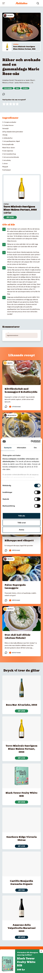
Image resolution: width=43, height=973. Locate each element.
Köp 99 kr (21, 890)
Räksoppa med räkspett (19, 540)
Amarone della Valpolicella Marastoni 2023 (22, 928)
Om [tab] (35, 448)
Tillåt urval (22, 523)
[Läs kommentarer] (3, 94)
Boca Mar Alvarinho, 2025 (21, 705)
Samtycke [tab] (8, 448)
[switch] (37, 492)
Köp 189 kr (21, 937)
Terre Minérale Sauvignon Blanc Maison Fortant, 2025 (21, 748)
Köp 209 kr (21, 802)
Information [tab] (21, 448)
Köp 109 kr (21, 711)
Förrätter (25, 88)
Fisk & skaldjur (8, 88)
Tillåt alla (21, 516)
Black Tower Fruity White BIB (26, 962)
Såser (17, 88)
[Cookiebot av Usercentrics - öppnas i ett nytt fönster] (30, 441)
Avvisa (21, 530)
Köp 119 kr (10, 217)
